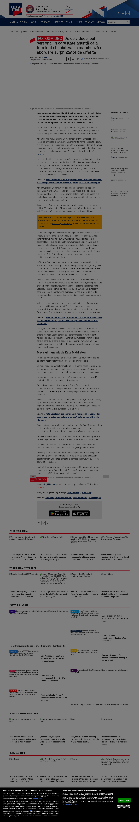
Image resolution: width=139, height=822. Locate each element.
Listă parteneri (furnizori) (69, 804)
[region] (69, 804)
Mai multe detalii (37, 798)
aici (31, 810)
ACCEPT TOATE (124, 800)
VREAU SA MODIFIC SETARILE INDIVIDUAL (123, 806)
